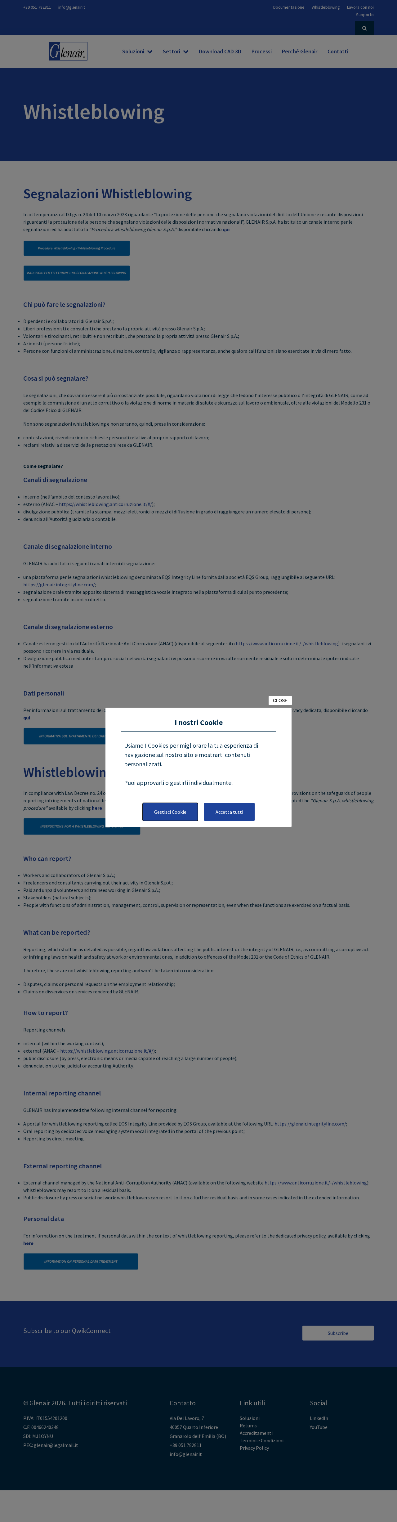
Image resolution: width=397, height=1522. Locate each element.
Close (280, 700)
